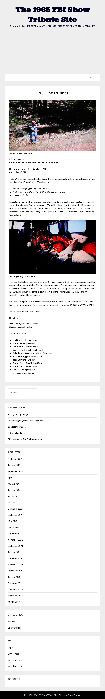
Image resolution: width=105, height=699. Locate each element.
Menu (92, 77)
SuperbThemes (74, 695)
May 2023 (12, 502)
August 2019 (14, 601)
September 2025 (15, 459)
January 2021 (14, 552)
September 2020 (15, 570)
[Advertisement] (52, 54)
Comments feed (15, 660)
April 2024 (13, 477)
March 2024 (13, 484)
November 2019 (15, 589)
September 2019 (15, 595)
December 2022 (15, 508)
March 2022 (13, 527)
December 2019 (15, 583)
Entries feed (13, 653)
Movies (11, 621)
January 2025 (14, 465)
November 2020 (15, 564)
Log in (11, 647)
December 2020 (15, 558)
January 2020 (14, 577)
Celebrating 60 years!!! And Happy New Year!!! (29, 420)
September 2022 (15, 515)
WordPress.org (15, 666)
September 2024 (15, 471)
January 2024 (14, 490)
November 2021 (15, 540)
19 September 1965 (17, 427)
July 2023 (12, 496)
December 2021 (15, 533)
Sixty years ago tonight (18, 414)
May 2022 (12, 521)
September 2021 (15, 546)
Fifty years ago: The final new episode (25, 439)
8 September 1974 (16, 433)
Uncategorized (14, 627)
